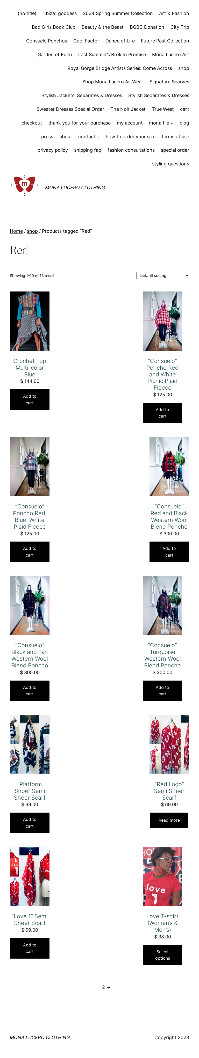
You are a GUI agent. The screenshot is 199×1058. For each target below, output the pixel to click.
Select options (162, 955)
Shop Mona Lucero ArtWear (112, 81)
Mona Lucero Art (170, 54)
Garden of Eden (55, 54)
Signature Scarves (169, 81)
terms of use (175, 136)
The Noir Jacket (128, 109)
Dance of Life (120, 40)
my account (130, 123)
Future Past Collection (165, 40)
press (47, 136)
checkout (32, 123)
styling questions (170, 163)
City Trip (179, 27)
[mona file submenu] (171, 123)
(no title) (27, 13)
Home (16, 231)
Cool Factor (86, 40)
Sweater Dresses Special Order (70, 109)
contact (86, 136)
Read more (169, 820)
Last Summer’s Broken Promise (112, 54)
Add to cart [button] (30, 399)
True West (163, 109)
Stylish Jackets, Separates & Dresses (81, 95)
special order (175, 150)
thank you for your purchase (79, 123)
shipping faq (87, 150)
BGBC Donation (147, 27)
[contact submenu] (98, 136)
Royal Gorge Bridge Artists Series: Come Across (119, 68)
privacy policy (53, 150)
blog (184, 123)
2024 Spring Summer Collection (118, 13)
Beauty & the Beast (103, 27)
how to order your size (130, 136)
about (65, 136)
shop (183, 68)
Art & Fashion (174, 13)
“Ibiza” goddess (60, 13)
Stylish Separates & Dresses (158, 95)
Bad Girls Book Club (53, 27)
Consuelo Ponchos (46, 40)
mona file (159, 123)
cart (184, 109)
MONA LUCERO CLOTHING (75, 187)
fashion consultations (131, 150)
